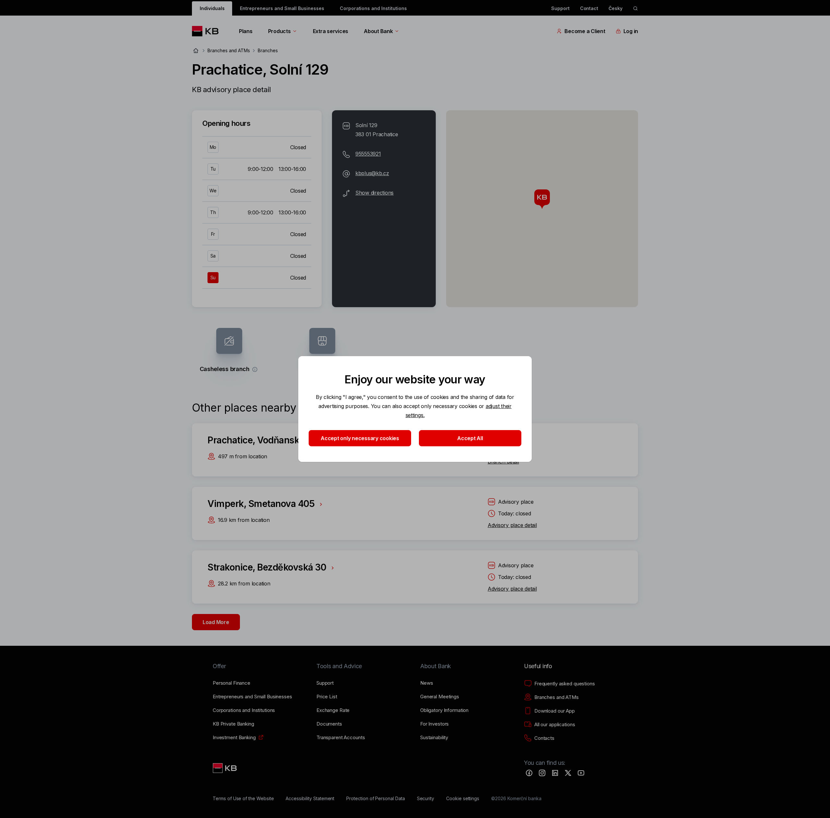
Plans (246, 31)
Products (279, 31)
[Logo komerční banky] (207, 31)
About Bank (378, 31)
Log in (630, 31)
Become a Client (584, 31)
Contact (589, 8)
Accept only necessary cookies (360, 438)
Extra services (330, 31)
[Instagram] (542, 773)
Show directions (374, 192)
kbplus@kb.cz (372, 173)
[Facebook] (529, 773)
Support (560, 8)
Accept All (470, 438)
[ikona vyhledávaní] (635, 8)
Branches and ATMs (229, 50)
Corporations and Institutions (373, 8)
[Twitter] (568, 773)
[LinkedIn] (555, 773)
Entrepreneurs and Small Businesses (282, 8)
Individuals (212, 8)
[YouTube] (581, 773)
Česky (615, 8)
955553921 (368, 153)
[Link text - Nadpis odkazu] (225, 768)
